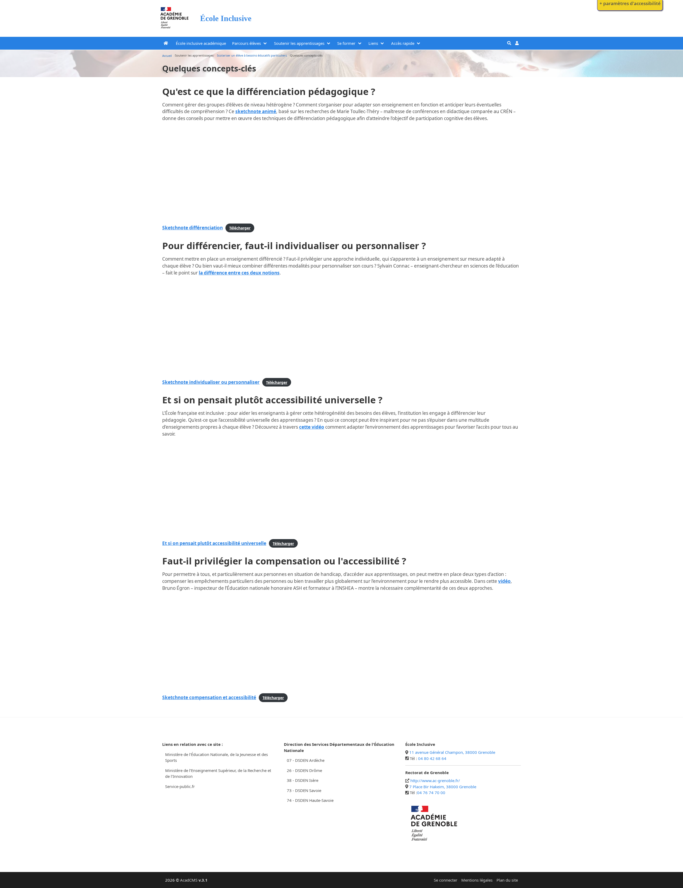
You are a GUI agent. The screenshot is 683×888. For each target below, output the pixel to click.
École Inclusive (225, 18)
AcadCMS (194, 880)
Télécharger (240, 227)
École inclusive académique (201, 43)
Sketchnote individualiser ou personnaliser (211, 382)
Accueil (167, 56)
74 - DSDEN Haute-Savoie (310, 800)
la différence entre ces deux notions (239, 273)
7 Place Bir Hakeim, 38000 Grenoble (442, 786)
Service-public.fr (180, 786)
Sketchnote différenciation (192, 228)
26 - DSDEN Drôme (304, 770)
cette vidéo (311, 427)
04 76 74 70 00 (431, 792)
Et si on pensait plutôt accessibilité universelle (214, 543)
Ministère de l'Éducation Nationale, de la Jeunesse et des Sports (216, 757)
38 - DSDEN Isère (302, 780)
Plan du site (507, 880)
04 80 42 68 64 (432, 758)
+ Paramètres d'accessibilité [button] (630, 3)
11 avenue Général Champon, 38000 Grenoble (452, 752)
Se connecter (445, 880)
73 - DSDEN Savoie (304, 790)
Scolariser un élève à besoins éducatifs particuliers (252, 55)
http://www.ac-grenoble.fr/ (435, 780)
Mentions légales (477, 880)
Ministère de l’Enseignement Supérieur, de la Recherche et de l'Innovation (218, 773)
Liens (373, 43)
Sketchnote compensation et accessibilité (209, 697)
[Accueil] (174, 29)
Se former (346, 43)
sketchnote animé (255, 111)
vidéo (504, 581)
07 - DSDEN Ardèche (305, 760)
